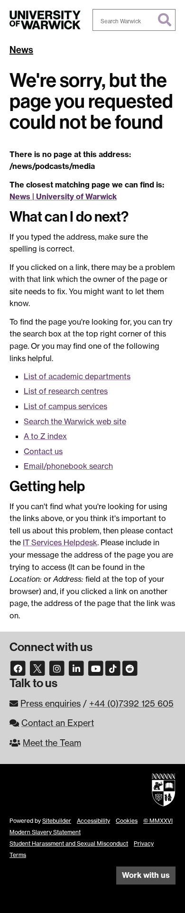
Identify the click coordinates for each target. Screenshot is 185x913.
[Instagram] (56, 667)
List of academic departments (77, 376)
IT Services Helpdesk (60, 542)
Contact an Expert (57, 722)
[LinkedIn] (76, 667)
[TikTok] (112, 667)
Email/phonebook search (68, 466)
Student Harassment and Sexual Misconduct (68, 843)
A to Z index (45, 436)
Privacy (144, 843)
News (21, 50)
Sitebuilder (56, 820)
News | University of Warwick (63, 196)
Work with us (146, 875)
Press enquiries (50, 703)
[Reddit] (130, 667)
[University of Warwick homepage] (45, 20)
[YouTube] (95, 667)
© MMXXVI (158, 820)
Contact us (43, 451)
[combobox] (134, 20)
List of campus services (65, 406)
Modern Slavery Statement (45, 832)
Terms (17, 854)
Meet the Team (52, 742)
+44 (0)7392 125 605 (131, 703)
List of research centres (66, 391)
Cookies (127, 820)
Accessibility (93, 820)
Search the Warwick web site (75, 421)
